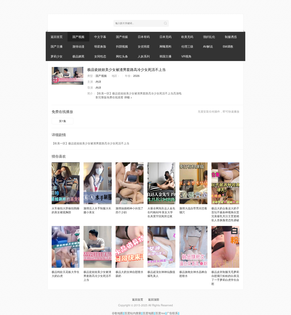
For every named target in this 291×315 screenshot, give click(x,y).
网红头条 (122, 56)
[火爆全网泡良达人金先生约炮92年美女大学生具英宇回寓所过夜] (161, 183)
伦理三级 (187, 46)
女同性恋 (100, 56)
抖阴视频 (122, 46)
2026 (136, 76)
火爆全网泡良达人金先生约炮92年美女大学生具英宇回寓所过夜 (161, 212)
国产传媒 (122, 37)
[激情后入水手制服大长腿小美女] (97, 183)
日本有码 (144, 37)
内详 (98, 82)
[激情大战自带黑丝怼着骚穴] (193, 183)
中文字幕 (100, 37)
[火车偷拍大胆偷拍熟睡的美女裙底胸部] (66, 183)
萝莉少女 (57, 56)
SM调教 (228, 46)
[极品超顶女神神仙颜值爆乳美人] (161, 247)
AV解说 (208, 46)
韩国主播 (165, 56)
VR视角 (186, 56)
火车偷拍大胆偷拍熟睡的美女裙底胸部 (65, 210)
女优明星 (144, 46)
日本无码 (165, 37)
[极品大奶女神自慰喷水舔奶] (130, 247)
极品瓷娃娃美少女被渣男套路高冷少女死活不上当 (97, 276)
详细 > (128, 97)
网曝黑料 (165, 46)
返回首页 (57, 37)
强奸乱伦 (209, 37)
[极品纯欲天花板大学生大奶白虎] (66, 247)
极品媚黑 (78, 56)
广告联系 (172, 313)
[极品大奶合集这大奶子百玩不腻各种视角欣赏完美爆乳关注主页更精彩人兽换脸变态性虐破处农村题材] (225, 183)
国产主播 (57, 46)
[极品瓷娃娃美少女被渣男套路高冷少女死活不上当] (67, 76)
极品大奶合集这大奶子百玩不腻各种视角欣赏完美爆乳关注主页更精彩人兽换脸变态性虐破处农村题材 (225, 216)
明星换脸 (100, 46)
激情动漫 (78, 46)
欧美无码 (187, 37)
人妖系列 (144, 56)
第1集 (62, 121)
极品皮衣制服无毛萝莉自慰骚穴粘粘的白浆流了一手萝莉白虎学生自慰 (225, 278)
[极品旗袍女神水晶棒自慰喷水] (193, 247)
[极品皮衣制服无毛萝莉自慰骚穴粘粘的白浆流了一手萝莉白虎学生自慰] (225, 247)
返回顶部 (153, 299)
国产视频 (78, 37)
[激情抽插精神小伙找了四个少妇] (130, 183)
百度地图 (148, 313)
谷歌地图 (117, 313)
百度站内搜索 (133, 313)
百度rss (160, 313)
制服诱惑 (231, 37)
